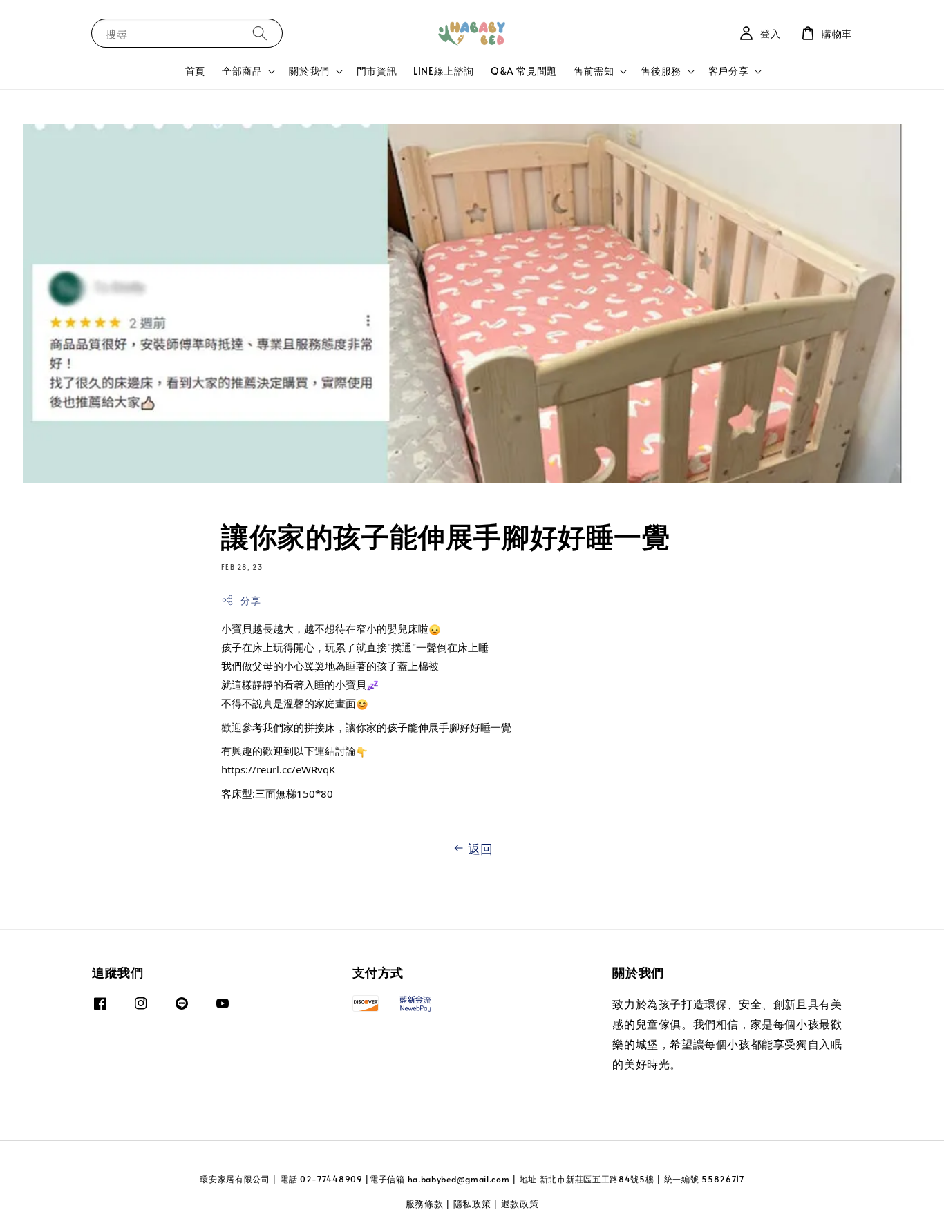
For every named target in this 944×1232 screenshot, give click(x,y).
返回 (480, 848)
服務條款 (425, 1203)
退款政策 (520, 1203)
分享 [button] (250, 600)
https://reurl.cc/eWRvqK (278, 769)
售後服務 (661, 71)
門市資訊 (377, 70)
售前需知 (594, 71)
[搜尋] (260, 32)
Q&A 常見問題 (524, 70)
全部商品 (242, 71)
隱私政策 (472, 1203)
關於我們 (309, 71)
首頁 (195, 70)
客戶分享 (728, 71)
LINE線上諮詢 (443, 70)
